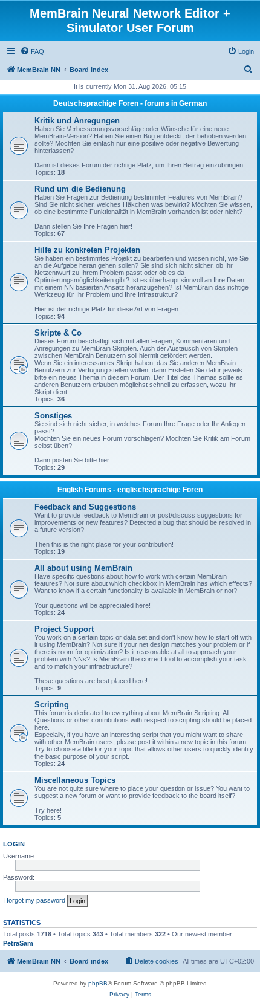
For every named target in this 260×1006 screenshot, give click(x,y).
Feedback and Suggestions (85, 506)
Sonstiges (53, 415)
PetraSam (18, 943)
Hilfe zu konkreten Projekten (87, 250)
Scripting (51, 704)
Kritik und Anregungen (77, 120)
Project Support (64, 629)
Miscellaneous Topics (74, 780)
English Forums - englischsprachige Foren (130, 489)
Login (14, 844)
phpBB (98, 983)
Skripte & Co (58, 332)
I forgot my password (34, 900)
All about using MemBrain (83, 568)
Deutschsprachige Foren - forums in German (130, 103)
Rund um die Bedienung (80, 188)
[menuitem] (32, 51)
